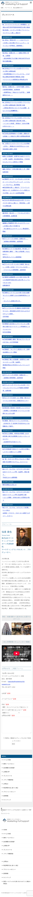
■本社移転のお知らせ (10, 484)
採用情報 (5, 795)
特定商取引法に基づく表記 (10, 787)
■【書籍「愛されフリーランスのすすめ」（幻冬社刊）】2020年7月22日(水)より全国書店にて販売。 (16, 423)
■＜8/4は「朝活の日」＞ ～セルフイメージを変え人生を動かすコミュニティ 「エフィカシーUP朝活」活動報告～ (16, 42)
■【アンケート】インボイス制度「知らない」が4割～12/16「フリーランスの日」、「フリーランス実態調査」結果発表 (16, 267)
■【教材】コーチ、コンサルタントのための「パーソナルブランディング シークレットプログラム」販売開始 (16, 181)
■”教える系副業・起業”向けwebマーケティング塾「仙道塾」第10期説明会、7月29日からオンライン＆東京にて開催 (16, 159)
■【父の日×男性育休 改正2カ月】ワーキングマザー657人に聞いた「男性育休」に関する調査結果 (16, 203)
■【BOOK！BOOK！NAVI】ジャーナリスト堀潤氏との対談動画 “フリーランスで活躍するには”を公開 (16, 410)
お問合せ (5, 783)
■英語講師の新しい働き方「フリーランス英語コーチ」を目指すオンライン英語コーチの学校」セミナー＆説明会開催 (16, 190)
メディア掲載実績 (8, 779)
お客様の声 (6, 771)
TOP (16, 810)
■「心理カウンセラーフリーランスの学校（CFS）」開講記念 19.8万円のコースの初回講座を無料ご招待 (16, 146)
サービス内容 (7, 760)
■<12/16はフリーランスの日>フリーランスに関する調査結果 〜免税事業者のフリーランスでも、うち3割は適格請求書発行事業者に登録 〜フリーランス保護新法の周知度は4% (16, 74)
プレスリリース (7, 775)
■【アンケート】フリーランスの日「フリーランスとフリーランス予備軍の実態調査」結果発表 (16, 387)
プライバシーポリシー (9, 791)
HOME (5, 829)
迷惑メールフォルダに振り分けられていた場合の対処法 (16, 882)
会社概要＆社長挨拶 (8, 767)
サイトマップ (7, 799)
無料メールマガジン (8, 763)
